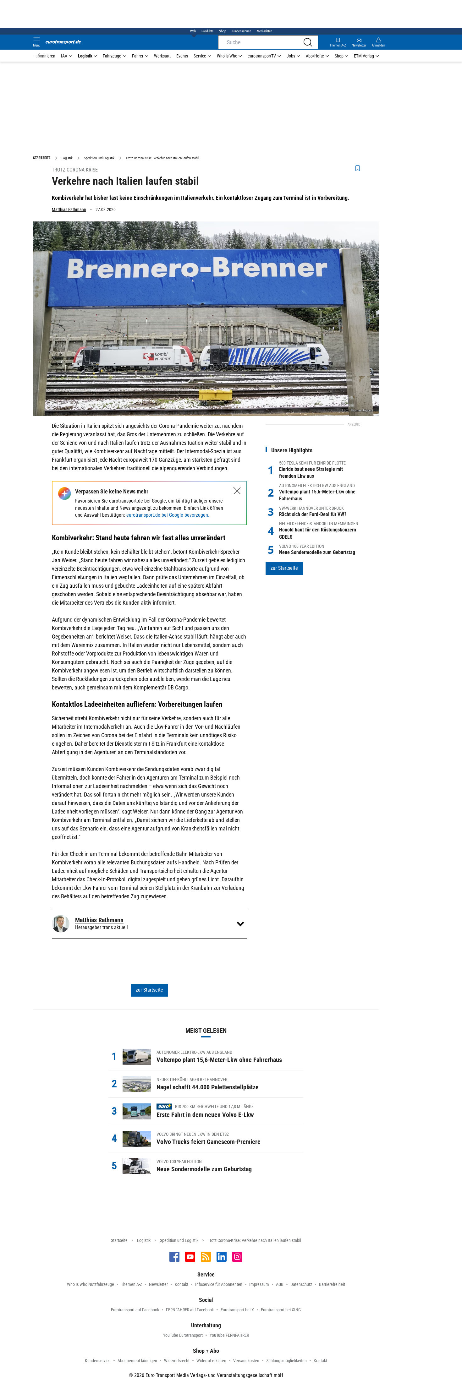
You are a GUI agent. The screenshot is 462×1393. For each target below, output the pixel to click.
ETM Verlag (364, 55)
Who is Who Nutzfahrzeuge (90, 1284)
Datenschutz (301, 1284)
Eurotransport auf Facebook (135, 1309)
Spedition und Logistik (179, 1240)
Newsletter (158, 1284)
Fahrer (137, 55)
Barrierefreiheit (332, 1284)
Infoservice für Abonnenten (218, 1284)
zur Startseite (149, 990)
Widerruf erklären (211, 1360)
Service (200, 55)
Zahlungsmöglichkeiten (286, 1360)
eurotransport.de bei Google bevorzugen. (167, 515)
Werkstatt (162, 55)
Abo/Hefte (315, 55)
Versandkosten (246, 1360)
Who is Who (227, 55)
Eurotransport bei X (237, 1309)
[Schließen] (237, 490)
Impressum (259, 1284)
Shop (222, 31)
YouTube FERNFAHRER (229, 1335)
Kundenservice (241, 31)
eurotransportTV (262, 55)
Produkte (207, 31)
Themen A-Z (131, 1284)
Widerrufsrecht (177, 1360)
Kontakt (181, 1284)
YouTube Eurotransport (183, 1335)
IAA (64, 55)
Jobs (291, 55)
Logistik (85, 55)
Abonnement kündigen (137, 1360)
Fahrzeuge (112, 55)
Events (182, 55)
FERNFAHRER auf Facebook (190, 1309)
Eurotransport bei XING (281, 1309)
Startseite (119, 1240)
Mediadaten (264, 31)
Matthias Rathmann (69, 209)
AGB (279, 1284)
